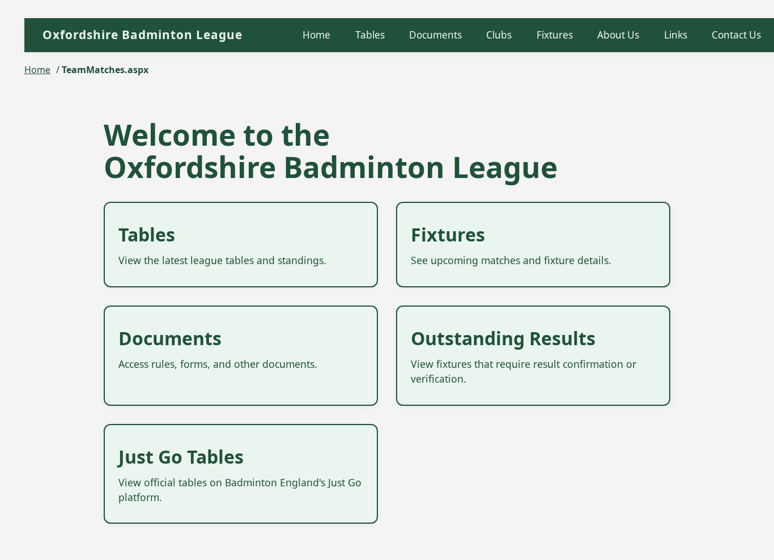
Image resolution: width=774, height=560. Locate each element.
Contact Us (736, 34)
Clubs (499, 34)
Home (316, 34)
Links (675, 34)
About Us (618, 34)
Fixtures (555, 34)
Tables (370, 34)
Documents (435, 34)
